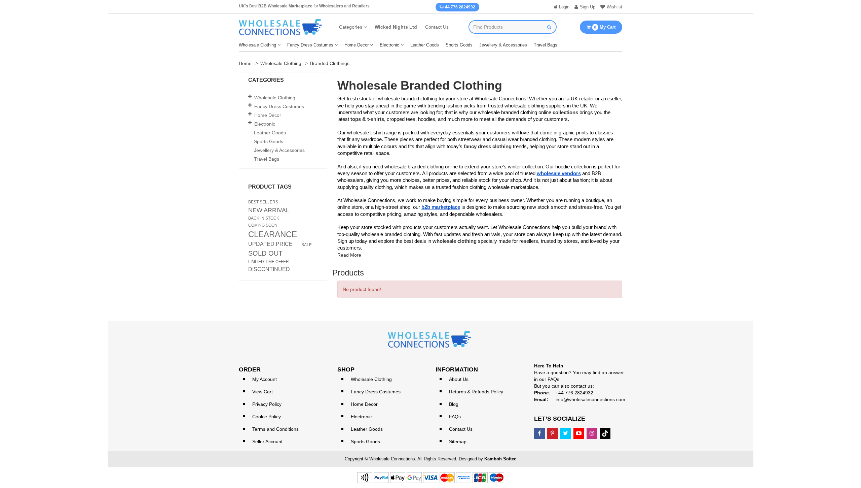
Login (564, 6)
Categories (350, 27)
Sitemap (457, 441)
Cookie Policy (266, 416)
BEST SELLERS (263, 202)
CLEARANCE (272, 234)
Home (245, 63)
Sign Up (587, 6)
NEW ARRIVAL (268, 210)
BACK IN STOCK (263, 218)
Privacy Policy (267, 404)
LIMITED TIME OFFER (268, 262)
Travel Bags (545, 44)
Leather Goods (424, 44)
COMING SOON (262, 225)
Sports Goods (459, 44)
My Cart (604, 27)
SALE (306, 245)
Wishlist (614, 6)
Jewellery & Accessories (503, 44)
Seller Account (267, 441)
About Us (459, 379)
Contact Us (437, 27)
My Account (264, 379)
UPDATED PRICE (270, 244)
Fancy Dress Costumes (310, 44)
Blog (453, 404)
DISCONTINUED (269, 269)
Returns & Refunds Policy (476, 391)
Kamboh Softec (500, 458)
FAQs (455, 416)
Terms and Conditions (275, 429)
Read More (349, 255)
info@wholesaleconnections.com (590, 399)
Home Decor (356, 44)
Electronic (389, 44)
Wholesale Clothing (257, 44)
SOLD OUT (265, 253)
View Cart (262, 391)
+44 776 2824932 (459, 7)
